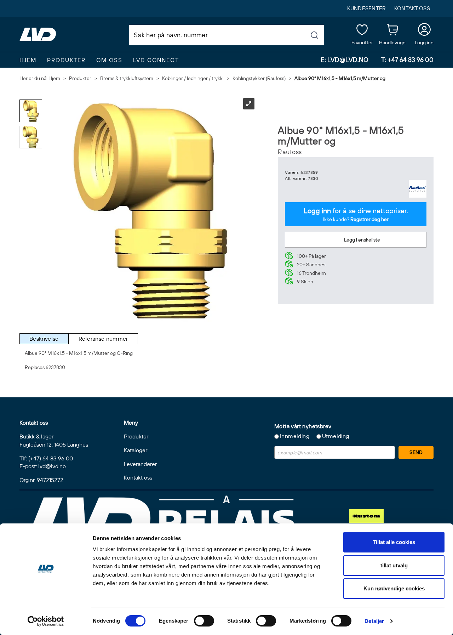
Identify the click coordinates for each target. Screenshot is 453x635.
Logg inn (424, 30)
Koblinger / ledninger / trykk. (193, 78)
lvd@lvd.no (52, 466)
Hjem (54, 78)
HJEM (27, 59)
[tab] (44, 338)
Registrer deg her (369, 219)
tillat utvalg (394, 565)
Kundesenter (366, 8)
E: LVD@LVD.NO (344, 60)
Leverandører (140, 463)
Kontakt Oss (412, 8)
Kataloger (135, 450)
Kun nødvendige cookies (394, 588)
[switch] (204, 621)
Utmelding (335, 436)
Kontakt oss (138, 477)
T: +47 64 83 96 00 (407, 60)
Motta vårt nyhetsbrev (302, 426)
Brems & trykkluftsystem (126, 78)
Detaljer (374, 621)
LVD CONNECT (156, 59)
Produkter (66, 59)
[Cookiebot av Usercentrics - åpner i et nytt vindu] (46, 621)
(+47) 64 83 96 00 (50, 458)
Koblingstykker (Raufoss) (259, 78)
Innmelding (294, 436)
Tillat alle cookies (394, 542)
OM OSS (109, 59)
